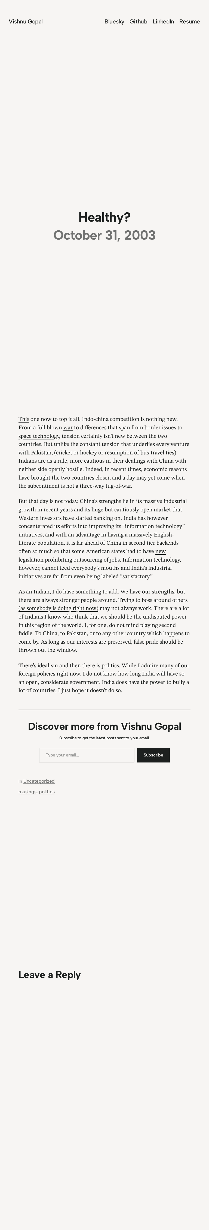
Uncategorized (39, 781)
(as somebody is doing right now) (58, 608)
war (68, 428)
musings (27, 791)
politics (46, 791)
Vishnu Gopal (26, 21)
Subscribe (153, 755)
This (24, 419)
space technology (39, 436)
